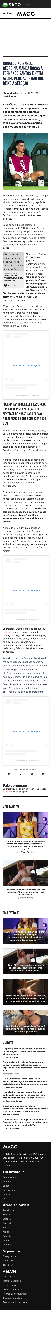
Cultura (7, 1218)
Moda (6, 1231)
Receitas (7, 1198)
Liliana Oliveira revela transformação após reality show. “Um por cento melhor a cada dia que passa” (25, 892)
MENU (27, 5)
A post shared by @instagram (26, 395)
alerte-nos (7, 791)
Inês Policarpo (27, 898)
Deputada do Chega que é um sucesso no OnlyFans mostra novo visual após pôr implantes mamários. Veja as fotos (25, 998)
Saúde (6, 1185)
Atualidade (8, 1210)
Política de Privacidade (15, 1302)
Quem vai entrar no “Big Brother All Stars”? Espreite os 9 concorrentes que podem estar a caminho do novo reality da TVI (25, 1122)
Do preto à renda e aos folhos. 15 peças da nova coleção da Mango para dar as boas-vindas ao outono (24, 1051)
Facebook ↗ (9, 1260)
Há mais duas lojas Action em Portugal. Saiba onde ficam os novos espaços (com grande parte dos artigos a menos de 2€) (24, 1095)
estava (6, 632)
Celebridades (9, 96)
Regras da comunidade (15, 1293)
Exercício (7, 1223)
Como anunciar (12, 1289)
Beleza (6, 1214)
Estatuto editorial (12, 1280)
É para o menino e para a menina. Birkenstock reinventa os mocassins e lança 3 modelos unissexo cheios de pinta (25, 1109)
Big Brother (9, 1190)
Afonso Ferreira (27, 852)
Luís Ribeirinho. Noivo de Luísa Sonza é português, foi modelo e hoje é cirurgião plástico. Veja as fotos (25, 1029)
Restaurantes (10, 1177)
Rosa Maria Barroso (14, 1087)
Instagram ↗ (9, 1256)
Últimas (8, 1042)
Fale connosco (10, 1276)
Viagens (7, 1181)
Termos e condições (13, 1298)
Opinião (7, 1194)
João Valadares (12, 1115)
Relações (7, 1236)
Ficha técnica (10, 1285)
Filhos (6, 1227)
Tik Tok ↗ (8, 1264)
